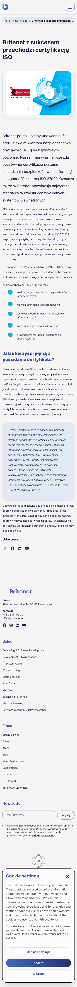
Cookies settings (38, 952)
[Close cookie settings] (67, 876)
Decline (38, 974)
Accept (38, 963)
